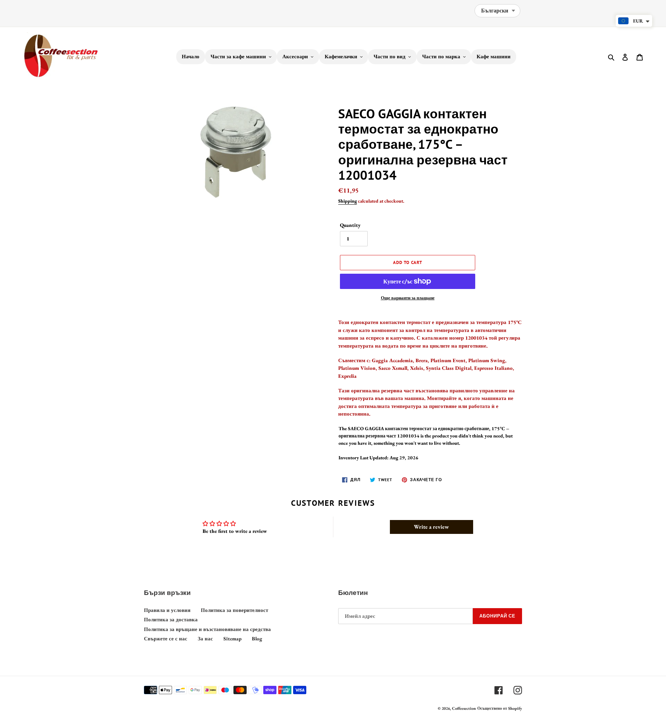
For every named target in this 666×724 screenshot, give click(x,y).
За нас (205, 638)
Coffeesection (464, 708)
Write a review (431, 526)
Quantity (350, 225)
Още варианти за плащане (408, 298)
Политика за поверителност (234, 610)
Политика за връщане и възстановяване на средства (207, 629)
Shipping (347, 201)
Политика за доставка (171, 619)
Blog (257, 638)
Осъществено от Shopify (499, 708)
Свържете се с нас (165, 638)
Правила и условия (167, 610)
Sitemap (232, 638)
